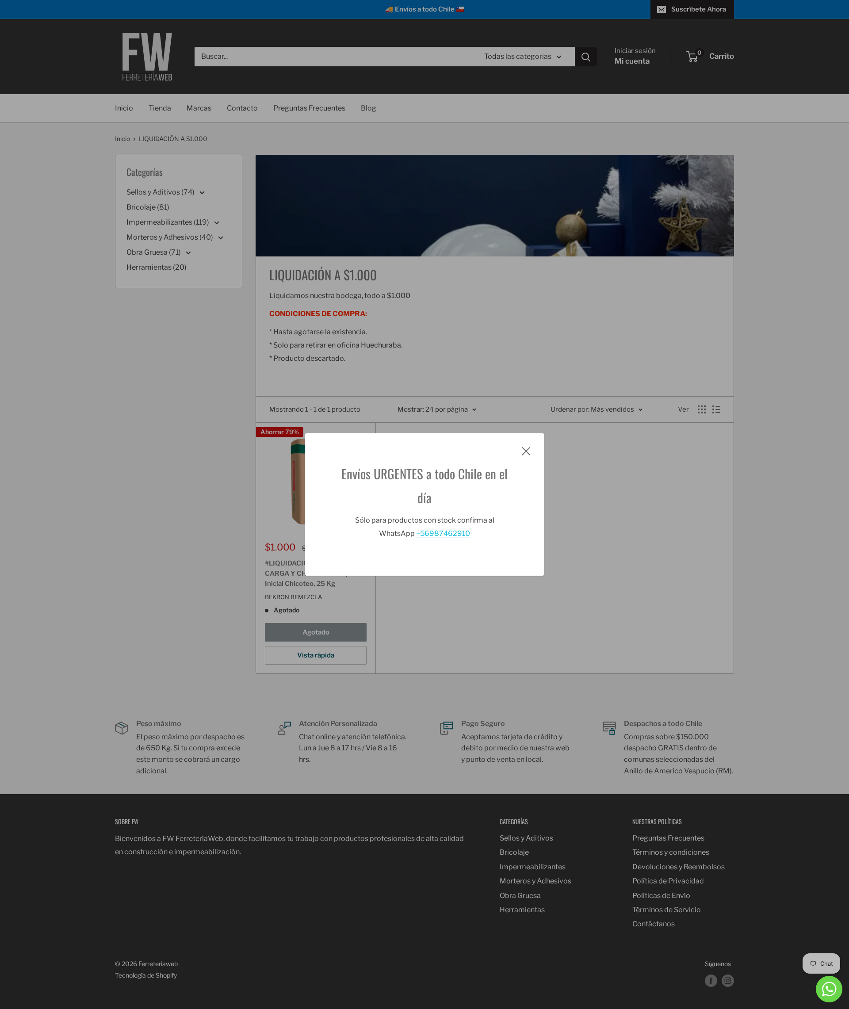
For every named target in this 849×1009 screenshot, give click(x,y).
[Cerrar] (526, 450)
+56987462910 (443, 533)
